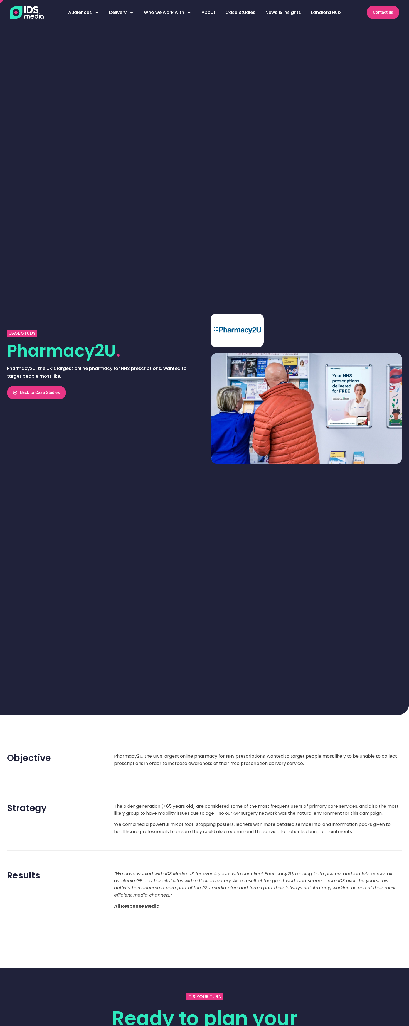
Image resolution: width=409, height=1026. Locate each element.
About (208, 12)
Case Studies (240, 12)
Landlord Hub (326, 12)
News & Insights (283, 12)
